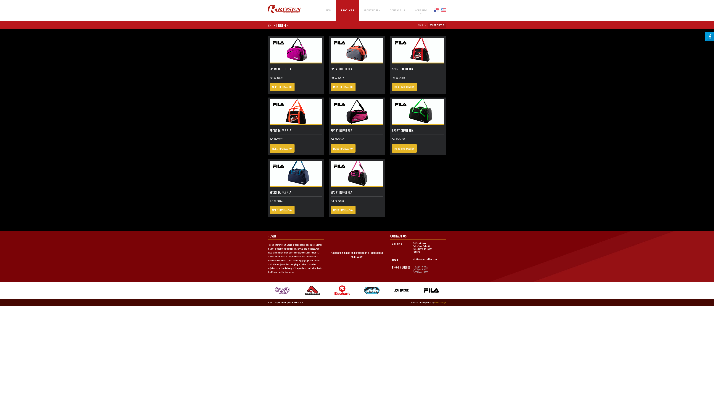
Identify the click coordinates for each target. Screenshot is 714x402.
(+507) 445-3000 (420, 269)
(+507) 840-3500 (420, 266)
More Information (282, 87)
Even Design (440, 302)
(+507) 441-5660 (420, 272)
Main (420, 25)
